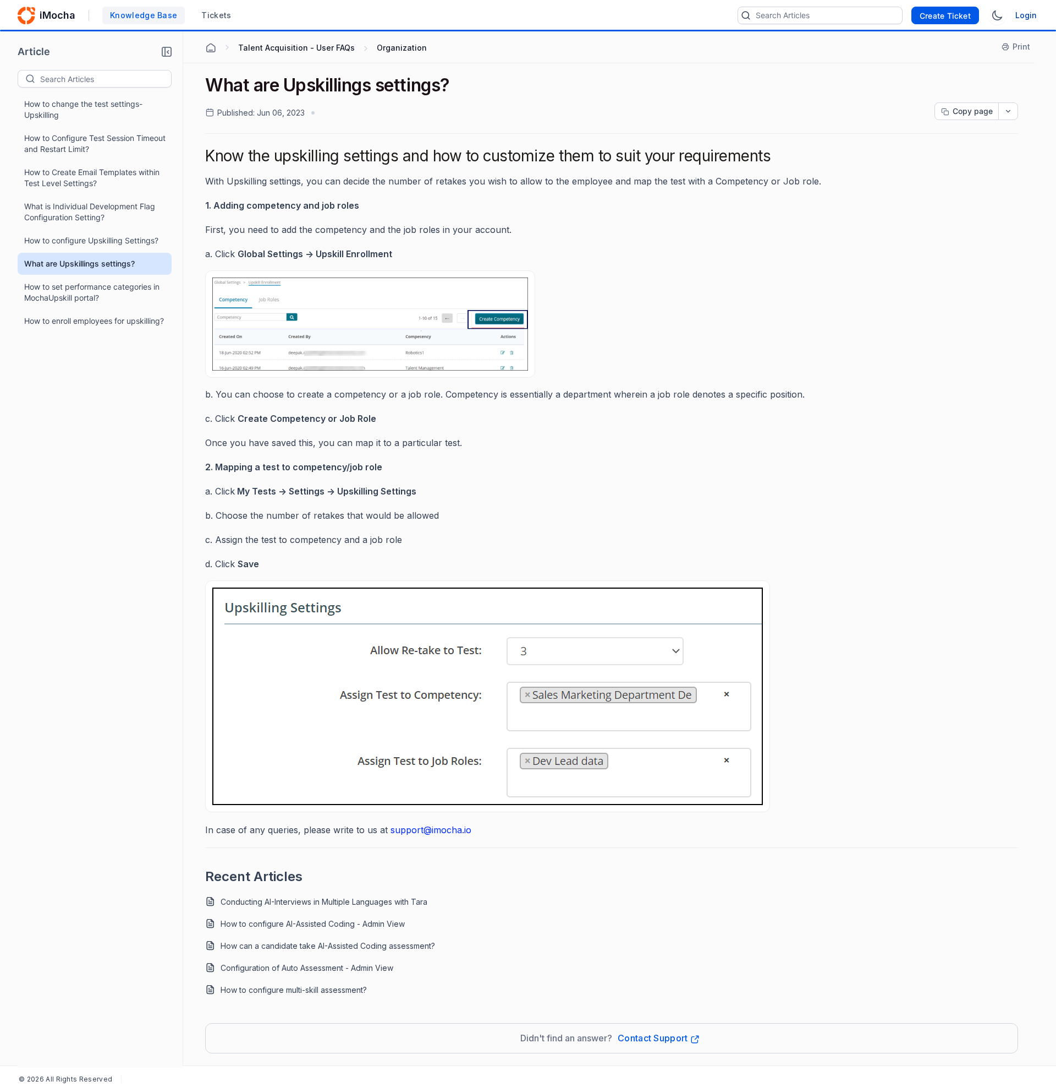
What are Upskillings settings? (79, 263)
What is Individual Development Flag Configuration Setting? (89, 212)
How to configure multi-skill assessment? (294, 990)
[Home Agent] (210, 47)
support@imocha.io (431, 829)
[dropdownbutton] (1008, 111)
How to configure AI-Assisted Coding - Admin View (313, 923)
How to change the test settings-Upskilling (83, 109)
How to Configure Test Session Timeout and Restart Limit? (95, 143)
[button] (166, 51)
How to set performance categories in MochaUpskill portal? (92, 292)
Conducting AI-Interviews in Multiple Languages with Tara (324, 901)
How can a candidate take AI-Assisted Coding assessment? (328, 945)
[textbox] (105, 78)
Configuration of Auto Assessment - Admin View (307, 968)
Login (1026, 15)
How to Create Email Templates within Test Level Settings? (92, 177)
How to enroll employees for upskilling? (94, 320)
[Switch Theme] (997, 15)
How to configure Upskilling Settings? (91, 240)
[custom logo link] (26, 15)
